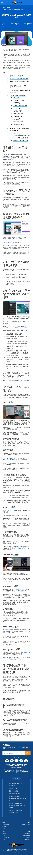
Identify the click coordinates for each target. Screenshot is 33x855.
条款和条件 (28, 833)
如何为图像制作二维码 (14, 793)
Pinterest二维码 (18, 116)
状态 (3, 835)
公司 (3, 831)
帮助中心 (4, 828)
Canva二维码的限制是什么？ (21, 135)
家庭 (4, 8)
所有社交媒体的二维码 (21, 548)
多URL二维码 (12, 786)
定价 (3, 839)
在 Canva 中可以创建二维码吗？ (19, 79)
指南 (3, 822)
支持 (29, 822)
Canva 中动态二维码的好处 (18, 95)
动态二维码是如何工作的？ (15, 783)
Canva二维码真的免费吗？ (21, 138)
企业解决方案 (5, 837)
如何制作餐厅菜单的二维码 (15, 810)
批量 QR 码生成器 (13, 791)
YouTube (8, 630)
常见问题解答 (5, 824)
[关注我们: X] (26, 760)
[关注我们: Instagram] (16, 760)
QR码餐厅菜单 (12, 458)
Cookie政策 (27, 839)
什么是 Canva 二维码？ (16, 76)
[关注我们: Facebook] (21, 760)
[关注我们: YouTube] (12, 760)
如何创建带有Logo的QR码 (15, 803)
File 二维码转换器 (13, 813)
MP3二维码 (16, 119)
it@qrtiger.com (26, 824)
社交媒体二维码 (17, 111)
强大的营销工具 (20, 589)
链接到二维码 (6, 158)
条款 (29, 831)
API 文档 (23, 380)
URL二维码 (16, 97)
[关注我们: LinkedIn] (7, 760)
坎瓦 (11, 269)
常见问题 (12, 133)
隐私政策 (28, 837)
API (23, 327)
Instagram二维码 (18, 124)
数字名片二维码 (13, 788)
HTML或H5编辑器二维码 (20, 106)
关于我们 (4, 833)
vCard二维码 (17, 108)
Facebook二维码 (18, 114)
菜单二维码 (16, 103)
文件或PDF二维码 (18, 100)
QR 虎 (20, 206)
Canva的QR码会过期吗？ (20, 141)
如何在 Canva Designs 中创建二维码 (13, 10)
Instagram (27, 652)
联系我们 (4, 826)
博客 (8, 8)
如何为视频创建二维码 (14, 796)
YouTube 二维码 (18, 122)
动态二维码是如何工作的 (10, 242)
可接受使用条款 (27, 835)
